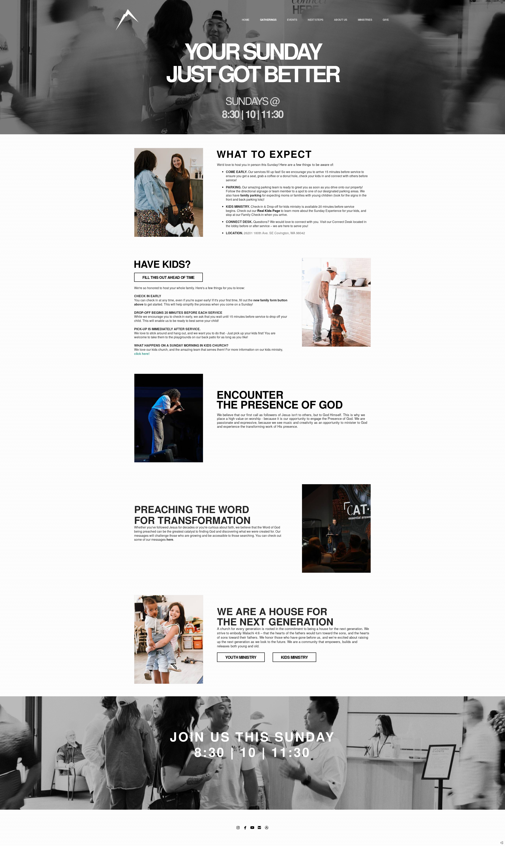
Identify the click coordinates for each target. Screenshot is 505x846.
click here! (142, 353)
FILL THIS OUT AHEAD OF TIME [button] (168, 277)
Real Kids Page (268, 210)
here (169, 539)
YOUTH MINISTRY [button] (240, 657)
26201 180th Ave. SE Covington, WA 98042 (274, 233)
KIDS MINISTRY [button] (294, 657)
